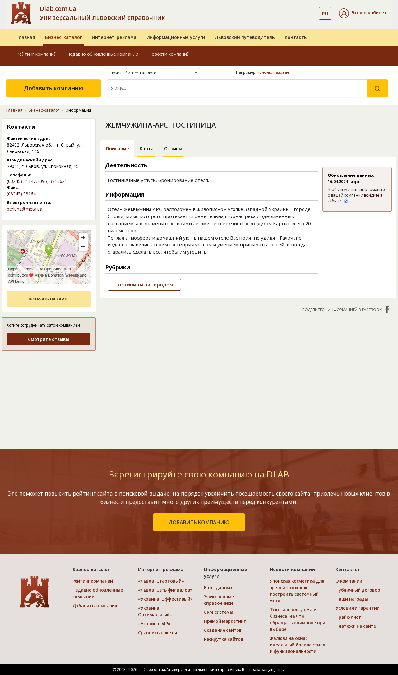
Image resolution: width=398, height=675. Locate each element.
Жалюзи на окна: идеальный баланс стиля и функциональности (297, 644)
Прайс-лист (348, 617)
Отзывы (173, 148)
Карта (147, 148)
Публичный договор (358, 590)
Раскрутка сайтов (223, 639)
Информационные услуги (175, 37)
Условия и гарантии (357, 608)
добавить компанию (199, 522)
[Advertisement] (49, 395)
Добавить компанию (53, 88)
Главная (25, 37)
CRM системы (218, 612)
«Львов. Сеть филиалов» (165, 590)
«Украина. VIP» (154, 623)
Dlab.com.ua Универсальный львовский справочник (102, 13)
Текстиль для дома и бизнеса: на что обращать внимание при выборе (297, 619)
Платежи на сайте (356, 626)
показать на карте (49, 299)
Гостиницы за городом (144, 284)
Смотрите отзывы (48, 339)
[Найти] (377, 88)
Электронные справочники (219, 600)
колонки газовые (273, 72)
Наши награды (352, 599)
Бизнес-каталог (63, 37)
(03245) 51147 (21, 181)
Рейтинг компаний (36, 54)
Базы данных (218, 587)
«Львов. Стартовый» (161, 581)
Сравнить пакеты (157, 632)
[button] (363, 13)
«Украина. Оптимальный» (155, 611)
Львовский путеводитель (245, 37)
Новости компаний (169, 54)
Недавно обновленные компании (102, 54)
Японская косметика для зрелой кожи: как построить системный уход (297, 590)
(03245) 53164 (21, 194)
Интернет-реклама (114, 37)
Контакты (296, 37)
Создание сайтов (223, 630)
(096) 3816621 (52, 181)
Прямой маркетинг (225, 621)
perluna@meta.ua (24, 209)
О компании (349, 581)
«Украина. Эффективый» (165, 599)
